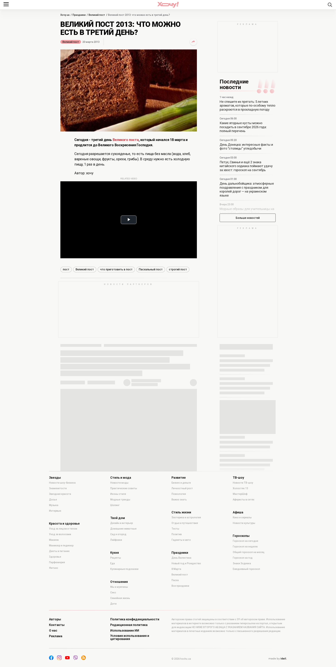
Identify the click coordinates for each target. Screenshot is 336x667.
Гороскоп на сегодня (245, 541)
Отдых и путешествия (185, 523)
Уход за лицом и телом (63, 528)
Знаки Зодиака (242, 563)
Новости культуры (244, 523)
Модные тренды (120, 499)
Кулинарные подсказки (124, 569)
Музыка (53, 505)
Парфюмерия (57, 562)
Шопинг (115, 505)
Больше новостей (248, 218)
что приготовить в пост (116, 269)
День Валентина (181, 557)
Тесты (175, 528)
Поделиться (193, 41)
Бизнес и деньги (181, 482)
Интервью (55, 510)
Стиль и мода (120, 477)
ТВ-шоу (238, 477)
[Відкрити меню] (6, 4)
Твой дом (117, 518)
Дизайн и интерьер (121, 523)
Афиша (238, 512)
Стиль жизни (181, 512)
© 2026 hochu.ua (181, 659)
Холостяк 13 (240, 488)
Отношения (119, 581)
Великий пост (70, 42)
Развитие (179, 477)
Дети (113, 603)
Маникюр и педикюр (61, 545)
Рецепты (115, 557)
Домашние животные (123, 528)
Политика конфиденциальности (134, 619)
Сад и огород (118, 534)
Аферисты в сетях (243, 499)
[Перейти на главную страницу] (168, 5)
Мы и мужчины (119, 586)
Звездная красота (60, 494)
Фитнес (53, 568)
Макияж (54, 539)
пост (66, 269)
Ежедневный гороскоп (246, 569)
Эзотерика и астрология (186, 517)
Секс (113, 592)
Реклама (55, 636)
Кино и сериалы (242, 517)
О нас (53, 630)
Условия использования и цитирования (129, 637)
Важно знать (179, 499)
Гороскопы (241, 535)
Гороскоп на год (243, 557)
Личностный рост (182, 488)
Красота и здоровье (64, 523)
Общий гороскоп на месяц (248, 552)
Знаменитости (58, 488)
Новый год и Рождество (186, 563)
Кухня (114, 552)
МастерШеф (240, 494)
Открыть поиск (329, 4)
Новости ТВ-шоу (243, 482)
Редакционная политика (129, 624)
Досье (53, 499)
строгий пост (178, 269)
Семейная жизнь (120, 598)
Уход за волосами (60, 534)
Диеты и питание (59, 551)
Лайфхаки (116, 539)
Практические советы (123, 488)
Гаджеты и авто (181, 539)
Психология (179, 494)
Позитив (177, 534)
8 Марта (176, 569)
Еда (112, 563)
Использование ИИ (124, 630)
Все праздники (180, 585)
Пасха (175, 580)
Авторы (55, 619)
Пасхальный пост (151, 269)
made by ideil (277, 659)
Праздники (180, 552)
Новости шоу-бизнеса (62, 482)
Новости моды (119, 482)
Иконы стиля (118, 494)
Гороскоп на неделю (245, 546)
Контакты (57, 624)
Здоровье (55, 556)
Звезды (55, 477)
